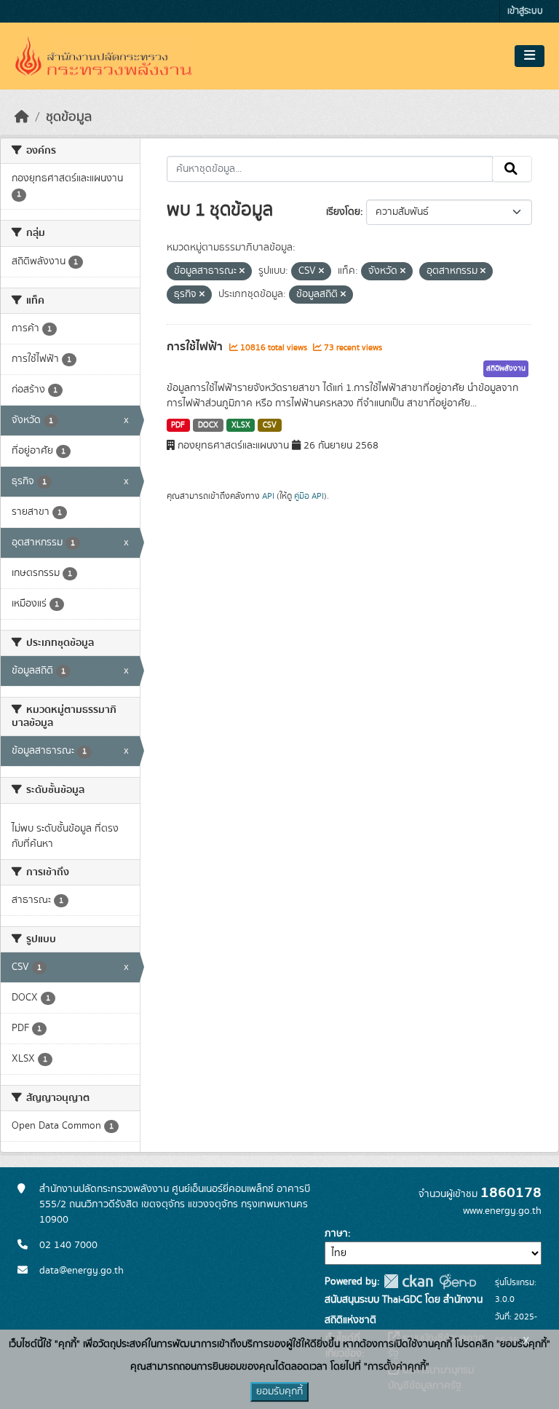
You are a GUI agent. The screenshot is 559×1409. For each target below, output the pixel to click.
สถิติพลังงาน (506, 368)
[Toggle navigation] (529, 56)
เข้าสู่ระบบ (525, 11)
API (268, 495)
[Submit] (512, 169)
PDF (178, 425)
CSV (270, 425)
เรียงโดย (343, 212)
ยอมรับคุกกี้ (279, 1391)
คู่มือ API (309, 495)
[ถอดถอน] (242, 271)
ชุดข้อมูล (69, 117)
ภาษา (336, 1233)
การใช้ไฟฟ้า (196, 346)
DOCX (208, 425)
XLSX (240, 425)
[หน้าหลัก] (22, 117)
